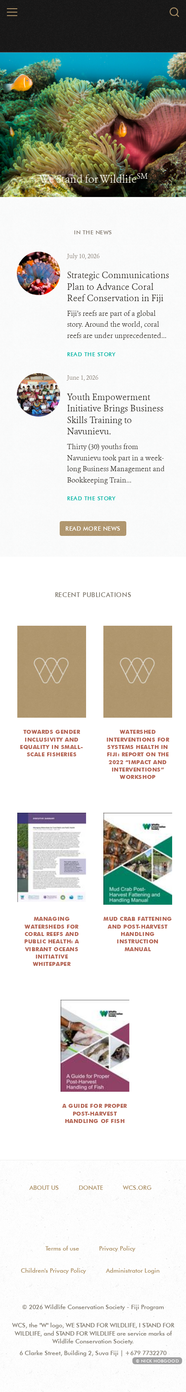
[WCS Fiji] (93, 14)
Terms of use (62, 1248)
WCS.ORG (137, 1187)
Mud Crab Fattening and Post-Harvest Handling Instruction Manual (137, 933)
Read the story (91, 354)
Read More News (93, 528)
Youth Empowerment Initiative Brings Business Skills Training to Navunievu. (115, 414)
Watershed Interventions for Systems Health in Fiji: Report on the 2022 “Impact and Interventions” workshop (138, 754)
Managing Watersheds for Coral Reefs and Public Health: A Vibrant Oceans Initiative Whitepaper (51, 941)
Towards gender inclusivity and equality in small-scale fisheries (51, 743)
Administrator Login (133, 1270)
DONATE (91, 1187)
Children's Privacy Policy (53, 1270)
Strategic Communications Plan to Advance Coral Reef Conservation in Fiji (118, 286)
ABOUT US (44, 1187)
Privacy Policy (117, 1248)
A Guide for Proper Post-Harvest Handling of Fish (94, 1113)
